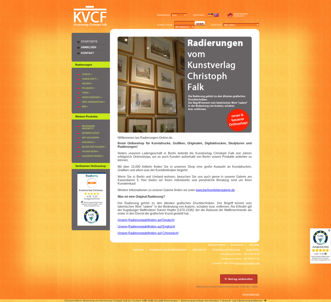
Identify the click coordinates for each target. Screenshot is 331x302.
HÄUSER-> (87, 83)
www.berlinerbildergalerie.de (215, 190)
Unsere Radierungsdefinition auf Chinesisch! (148, 233)
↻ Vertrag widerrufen (239, 279)
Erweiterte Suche (216, 245)
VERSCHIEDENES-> (92, 97)
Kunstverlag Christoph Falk (246, 263)
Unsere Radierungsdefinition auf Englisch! (146, 226)
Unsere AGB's (252, 249)
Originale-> (88, 142)
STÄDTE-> (87, 74)
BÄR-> (85, 106)
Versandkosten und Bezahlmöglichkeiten (168, 249)
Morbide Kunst (90, 133)
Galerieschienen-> (93, 156)
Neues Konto (237, 245)
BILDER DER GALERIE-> (94, 147)
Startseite (89, 41)
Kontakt (87, 52)
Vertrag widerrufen (250, 294)
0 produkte (241, 15)
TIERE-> (86, 93)
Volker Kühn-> (90, 151)
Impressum (138, 249)
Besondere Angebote (88, 127)
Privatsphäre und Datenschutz (226, 249)
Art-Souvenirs (90, 137)
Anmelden (88, 47)
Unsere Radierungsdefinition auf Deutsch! (146, 220)
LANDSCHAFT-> (90, 79)
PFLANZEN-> (88, 88)
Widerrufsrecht (199, 249)
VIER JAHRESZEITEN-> (93, 102)
